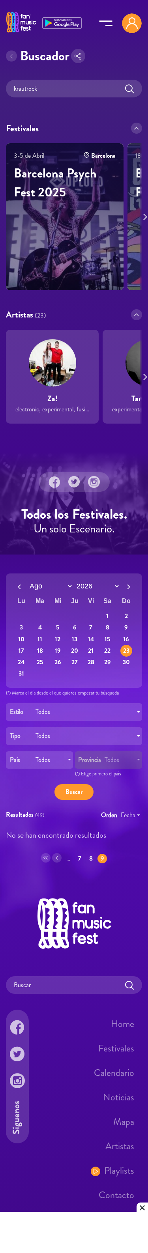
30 (126, 662)
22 (107, 650)
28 (91, 662)
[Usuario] (132, 23)
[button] (136, 128)
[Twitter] (74, 482)
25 (40, 662)
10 (21, 638)
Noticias (118, 1097)
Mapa (123, 1121)
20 (74, 650)
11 (39, 638)
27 (74, 662)
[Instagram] (94, 482)
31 (21, 673)
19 (58, 650)
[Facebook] (54, 482)
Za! (52, 398)
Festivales (116, 1048)
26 (57, 662)
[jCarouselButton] (144, 215)
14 (91, 638)
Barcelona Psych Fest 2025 (55, 182)
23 (126, 650)
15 (107, 638)
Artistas (119, 1146)
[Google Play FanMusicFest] (62, 22)
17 (21, 650)
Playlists (119, 1170)
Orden (109, 815)
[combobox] (74, 712)
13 (74, 638)
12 (57, 638)
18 (40, 650)
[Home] (21, 33)
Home (122, 1024)
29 (107, 662)
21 (91, 650)
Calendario (114, 1072)
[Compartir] (78, 56)
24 (21, 662)
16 (126, 638)
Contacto (116, 1195)
